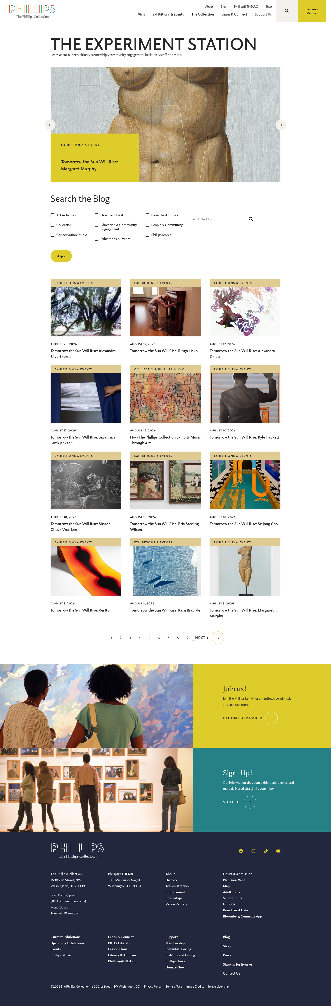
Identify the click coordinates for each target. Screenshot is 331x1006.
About (209, 6)
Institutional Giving (180, 955)
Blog (223, 6)
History (171, 880)
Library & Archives (122, 955)
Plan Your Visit (234, 880)
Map (226, 886)
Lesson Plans (117, 949)
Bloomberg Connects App (242, 916)
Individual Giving (178, 949)
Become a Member (312, 11)
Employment (175, 892)
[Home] (77, 857)
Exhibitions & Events (115, 239)
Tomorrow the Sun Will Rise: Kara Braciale (165, 610)
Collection (64, 225)
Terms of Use (174, 986)
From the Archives (164, 215)
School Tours (232, 898)
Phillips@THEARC (246, 6)
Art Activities (66, 215)
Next (280, 125)
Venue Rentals (176, 904)
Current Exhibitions (65, 937)
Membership (175, 943)
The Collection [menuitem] (203, 14)
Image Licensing (218, 986)
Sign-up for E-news (237, 964)
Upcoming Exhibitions (67, 943)
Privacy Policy (152, 986)
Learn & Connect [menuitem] (234, 14)
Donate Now (175, 967)
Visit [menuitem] (141, 14)
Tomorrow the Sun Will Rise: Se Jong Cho (244, 523)
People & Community (167, 225)
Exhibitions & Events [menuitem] (168, 14)
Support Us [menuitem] (263, 14)
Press (227, 955)
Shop (268, 6)
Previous (50, 125)
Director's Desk (112, 215)
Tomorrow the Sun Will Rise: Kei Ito (80, 610)
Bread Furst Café (235, 910)
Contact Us (231, 973)
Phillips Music (161, 235)
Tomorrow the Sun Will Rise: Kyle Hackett (244, 437)
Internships (174, 898)
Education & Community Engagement (119, 227)
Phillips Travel (176, 961)
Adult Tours (231, 892)
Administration (177, 886)
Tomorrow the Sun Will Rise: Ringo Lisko (164, 350)
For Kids (229, 904)
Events (56, 949)
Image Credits (195, 986)
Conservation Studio (71, 235)
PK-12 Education (120, 943)
